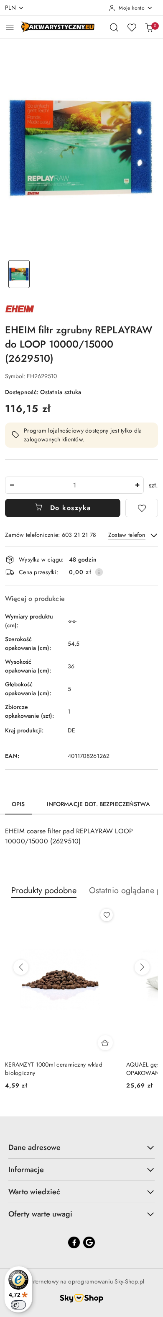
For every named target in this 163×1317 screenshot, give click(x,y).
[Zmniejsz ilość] (11, 485)
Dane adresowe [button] (34, 1147)
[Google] (89, 1242)
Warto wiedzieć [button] (34, 1191)
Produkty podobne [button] (43, 890)
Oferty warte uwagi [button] (40, 1214)
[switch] (18, 1304)
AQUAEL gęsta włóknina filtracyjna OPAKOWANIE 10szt (49, 1068)
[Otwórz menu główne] (10, 27)
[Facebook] (74, 1242)
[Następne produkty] (142, 967)
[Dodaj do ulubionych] (141, 508)
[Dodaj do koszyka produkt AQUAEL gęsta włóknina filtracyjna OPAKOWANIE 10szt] (105, 1042)
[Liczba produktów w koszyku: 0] (149, 27)
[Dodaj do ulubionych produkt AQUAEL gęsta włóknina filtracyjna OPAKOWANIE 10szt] (106, 915)
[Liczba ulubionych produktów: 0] (131, 27)
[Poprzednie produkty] (20, 967)
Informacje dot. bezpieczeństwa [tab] (98, 804)
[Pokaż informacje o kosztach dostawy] (99, 572)
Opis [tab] (18, 804)
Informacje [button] (26, 1169)
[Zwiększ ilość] (137, 485)
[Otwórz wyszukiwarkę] (114, 27)
